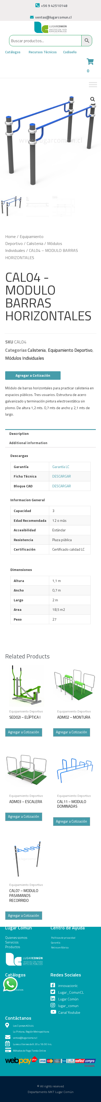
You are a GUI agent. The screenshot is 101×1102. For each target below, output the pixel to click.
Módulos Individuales (24, 358)
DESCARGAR (61, 476)
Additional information (28, 442)
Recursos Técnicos (43, 52)
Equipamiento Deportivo (70, 350)
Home (10, 236)
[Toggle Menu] (93, 84)
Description (19, 433)
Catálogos (12, 52)
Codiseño (70, 52)
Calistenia (35, 243)
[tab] (50, 433)
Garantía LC (60, 466)
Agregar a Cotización (33, 375)
